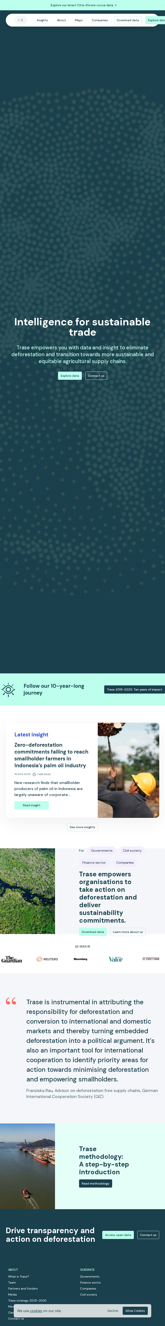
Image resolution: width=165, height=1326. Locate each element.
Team (12, 1282)
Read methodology (95, 1183)
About (61, 20)
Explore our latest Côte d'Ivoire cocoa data (82, 5)
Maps (79, 20)
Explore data (70, 376)
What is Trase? (18, 1276)
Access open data (118, 1235)
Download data (128, 20)
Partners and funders (23, 1288)
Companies (100, 20)
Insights (42, 20)
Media (12, 1294)
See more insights (82, 827)
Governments (89, 1276)
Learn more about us (128, 932)
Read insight (31, 805)
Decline (112, 1311)
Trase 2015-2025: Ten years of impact (134, 689)
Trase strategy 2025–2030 (27, 1300)
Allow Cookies (135, 1311)
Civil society (88, 1294)
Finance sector (90, 1282)
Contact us (96, 376)
